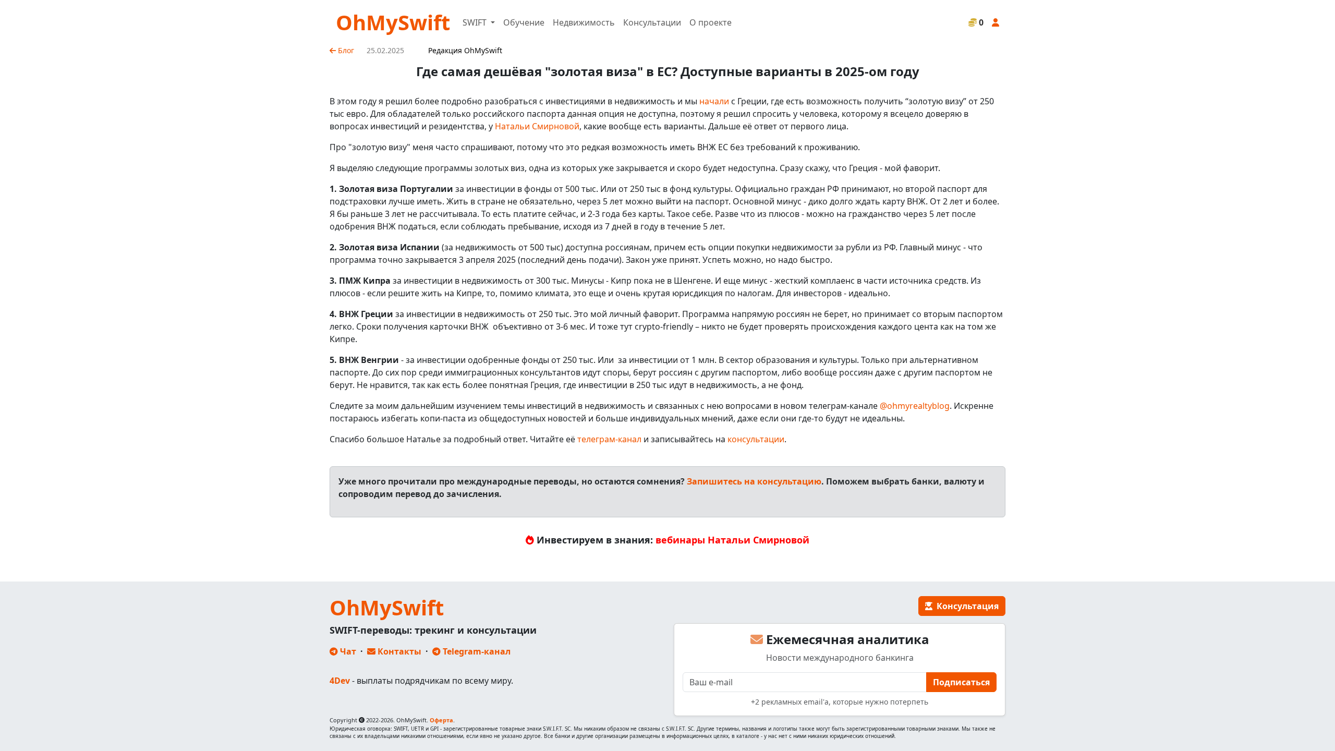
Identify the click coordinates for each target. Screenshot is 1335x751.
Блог (345, 50)
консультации (755, 439)
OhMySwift (393, 22)
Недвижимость (584, 22)
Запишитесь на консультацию (754, 481)
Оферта (441, 720)
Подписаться (961, 682)
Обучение (523, 22)
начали (714, 101)
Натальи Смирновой (537, 126)
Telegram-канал (476, 651)
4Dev (340, 680)
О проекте (710, 22)
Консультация (965, 606)
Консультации (652, 22)
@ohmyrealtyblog (915, 405)
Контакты (398, 651)
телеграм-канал (609, 439)
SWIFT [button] (476, 22)
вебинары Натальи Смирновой (732, 540)
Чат (347, 651)
